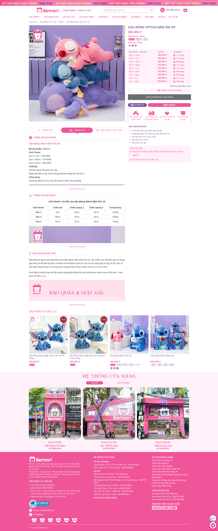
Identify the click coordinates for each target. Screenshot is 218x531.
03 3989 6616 (55, 448)
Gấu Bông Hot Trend (48, 22)
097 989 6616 (172, 494)
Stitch (61, 22)
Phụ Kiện (149, 17)
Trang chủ (33, 22)
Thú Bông (103, 17)
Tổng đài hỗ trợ (160, 490)
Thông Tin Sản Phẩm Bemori (164, 483)
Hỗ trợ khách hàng (162, 457)
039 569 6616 (123, 477)
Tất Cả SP (173, 17)
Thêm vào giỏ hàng (171, 90)
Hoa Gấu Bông (119, 17)
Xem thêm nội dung (77, 189)
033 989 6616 (121, 474)
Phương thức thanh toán (166, 504)
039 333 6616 (178, 499)
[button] (30, 334)
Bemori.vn (43, 528)
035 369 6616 (123, 494)
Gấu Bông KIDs (51, 17)
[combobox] (129, 9)
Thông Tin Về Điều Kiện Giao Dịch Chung (169, 480)
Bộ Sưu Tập (68, 17)
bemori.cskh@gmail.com (43, 510)
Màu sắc (132, 42)
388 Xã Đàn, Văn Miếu (55, 446)
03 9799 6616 (109, 448)
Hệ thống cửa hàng (104, 457)
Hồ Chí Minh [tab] (123, 383)
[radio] (132, 39)
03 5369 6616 (163, 448)
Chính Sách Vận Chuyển (162, 466)
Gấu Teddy (34, 17)
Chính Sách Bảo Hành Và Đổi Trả (166, 469)
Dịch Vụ (161, 17)
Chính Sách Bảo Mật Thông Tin (165, 472)
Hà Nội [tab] (94, 383)
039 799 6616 (127, 491)
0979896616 (38, 514)
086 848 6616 (127, 468)
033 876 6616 (124, 488)
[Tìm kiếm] (151, 10)
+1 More (97, 365)
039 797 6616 (178, 496)
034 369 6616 (126, 485)
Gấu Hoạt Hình (86, 17)
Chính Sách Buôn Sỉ (160, 463)
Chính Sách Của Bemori (162, 460)
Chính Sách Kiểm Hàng (161, 486)
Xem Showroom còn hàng (159, 97)
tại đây (43, 276)
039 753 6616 (133, 465)
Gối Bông (135, 17)
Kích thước (133, 36)
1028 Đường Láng (163, 446)
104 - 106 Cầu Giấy (109, 446)
